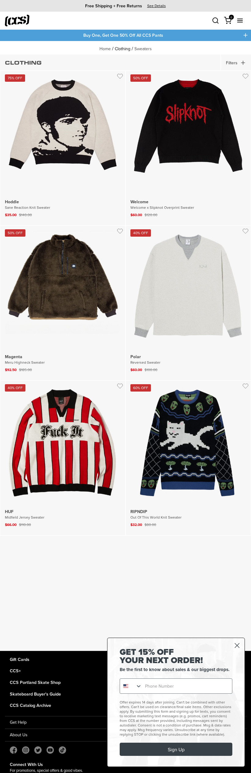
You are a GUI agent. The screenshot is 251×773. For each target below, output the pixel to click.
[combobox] (131, 686)
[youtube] (50, 750)
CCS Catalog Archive (30, 705)
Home (105, 49)
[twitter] (38, 750)
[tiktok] (62, 750)
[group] (125, 5)
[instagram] (25, 750)
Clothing (122, 49)
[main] (125, 346)
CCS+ (15, 670)
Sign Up (176, 749)
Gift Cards (19, 659)
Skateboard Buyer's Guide (35, 694)
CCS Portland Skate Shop (35, 682)
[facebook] (13, 750)
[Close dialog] (237, 645)
